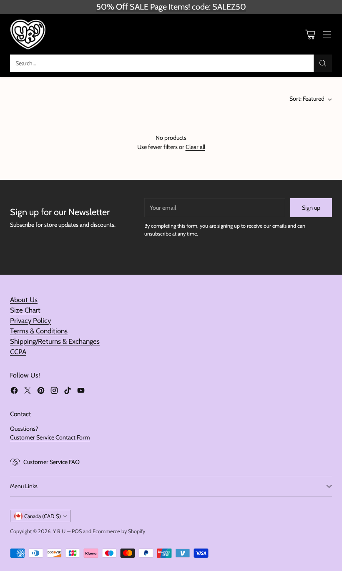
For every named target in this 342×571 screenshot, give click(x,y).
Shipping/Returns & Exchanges (55, 341)
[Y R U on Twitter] (28, 391)
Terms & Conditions (39, 331)
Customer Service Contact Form (50, 437)
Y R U (59, 531)
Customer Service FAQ (51, 462)
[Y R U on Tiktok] (68, 391)
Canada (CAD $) (42, 516)
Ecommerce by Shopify (119, 531)
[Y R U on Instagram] (54, 391)
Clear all (195, 147)
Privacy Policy (30, 320)
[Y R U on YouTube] (81, 391)
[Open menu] (326, 34)
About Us (24, 299)
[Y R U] (29, 34)
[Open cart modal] (310, 34)
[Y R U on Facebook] (14, 391)
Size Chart (25, 310)
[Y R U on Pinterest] (41, 391)
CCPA (18, 352)
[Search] (323, 63)
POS (77, 531)
